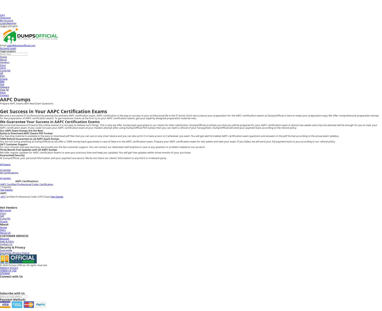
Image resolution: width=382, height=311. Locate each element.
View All (4, 89)
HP (1, 73)
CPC (3, 196)
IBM (2, 81)
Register (4, 238)
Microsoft (5, 210)
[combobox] (14, 26)
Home (3, 57)
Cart (2, 15)
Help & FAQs (7, 241)
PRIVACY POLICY (9, 268)
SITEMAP (5, 273)
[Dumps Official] (30, 42)
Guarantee (6, 250)
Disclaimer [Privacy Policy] (14, 253)
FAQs (3, 92)
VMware (4, 87)
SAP (2, 84)
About (3, 59)
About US (5, 232)
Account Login (8, 48)
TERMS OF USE (8, 270)
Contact (4, 95)
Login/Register (8, 23)
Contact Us (6, 244)
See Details (6, 190)
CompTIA (5, 70)
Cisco (3, 65)
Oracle (3, 79)
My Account (6, 20)
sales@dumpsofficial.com (21, 45)
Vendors (5, 62)
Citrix (3, 68)
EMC (2, 76)
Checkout (5, 17)
